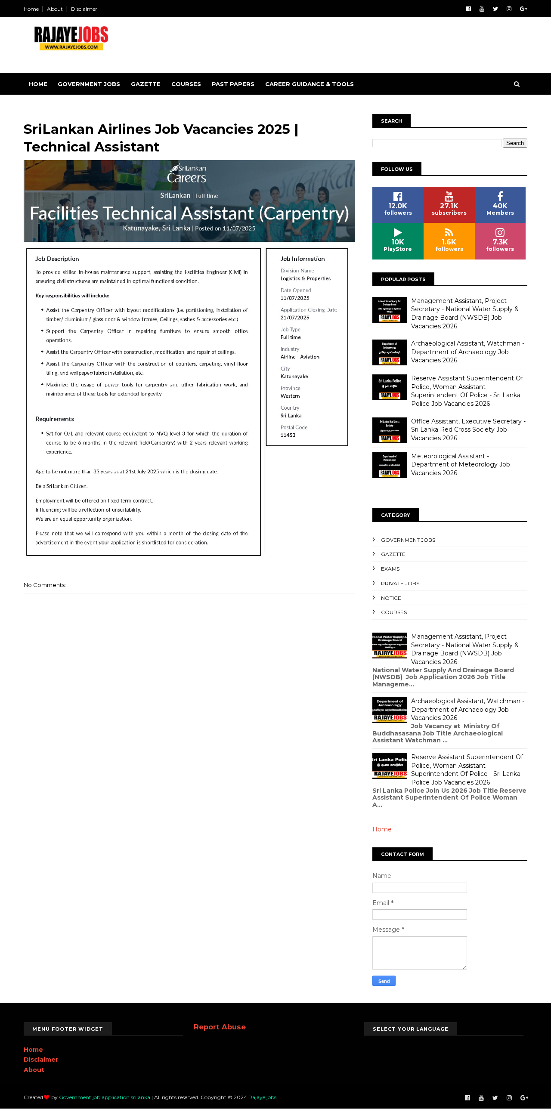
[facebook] (468, 9)
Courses (186, 83)
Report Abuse (220, 1027)
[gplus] (523, 9)
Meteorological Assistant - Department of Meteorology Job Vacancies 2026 (460, 464)
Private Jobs (400, 583)
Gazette (146, 83)
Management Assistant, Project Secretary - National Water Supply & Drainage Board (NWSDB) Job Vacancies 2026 (465, 313)
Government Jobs (89, 83)
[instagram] (509, 9)
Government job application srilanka (104, 1097)
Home (31, 9)
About (55, 9)
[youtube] (482, 9)
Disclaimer (84, 9)
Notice (391, 598)
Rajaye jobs (262, 1097)
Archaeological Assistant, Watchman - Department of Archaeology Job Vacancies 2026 (467, 352)
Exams (390, 568)
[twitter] (495, 9)
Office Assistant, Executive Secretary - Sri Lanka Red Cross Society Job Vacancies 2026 (468, 429)
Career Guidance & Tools (309, 83)
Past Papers (233, 83)
